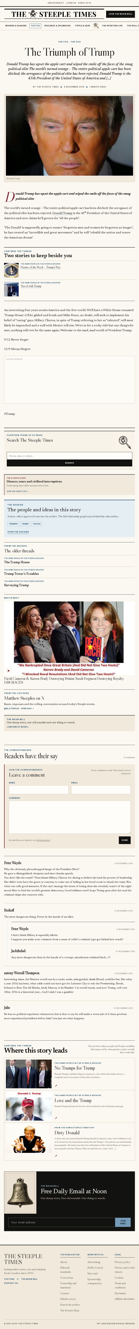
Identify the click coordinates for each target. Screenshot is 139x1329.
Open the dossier (18, 532)
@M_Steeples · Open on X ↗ (19, 708)
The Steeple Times (48, 87)
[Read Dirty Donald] (29, 1138)
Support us (11, 1283)
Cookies (119, 1278)
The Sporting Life (112, 26)
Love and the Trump (73, 1100)
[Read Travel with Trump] (11, 289)
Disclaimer (120, 1293)
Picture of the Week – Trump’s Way (41, 267)
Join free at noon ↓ (18, 727)
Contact (64, 1293)
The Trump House (17, 562)
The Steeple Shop (69, 1310)
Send (125, 840)
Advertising (93, 1262)
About (63, 1262)
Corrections (66, 1278)
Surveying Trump (16, 585)
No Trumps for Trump (74, 1068)
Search (69, 463)
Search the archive (70, 1305)
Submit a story (68, 1299)
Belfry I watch (95, 1268)
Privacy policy (122, 1262)
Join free (123, 1222)
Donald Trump (62, 213)
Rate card (92, 1273)
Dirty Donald (67, 1132)
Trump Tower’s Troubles (21, 574)
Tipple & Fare (82, 26)
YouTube (9, 1279)
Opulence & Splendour (57, 26)
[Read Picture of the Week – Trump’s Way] (11, 270)
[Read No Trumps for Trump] (29, 1074)
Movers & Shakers (16, 26)
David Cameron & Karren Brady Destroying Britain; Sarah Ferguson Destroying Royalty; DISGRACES (64, 680)
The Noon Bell (29, 1279)
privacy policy (43, 840)
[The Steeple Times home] (54, 14)
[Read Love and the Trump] (29, 1106)
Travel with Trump (31, 286)
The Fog (35, 26)
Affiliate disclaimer (125, 1299)
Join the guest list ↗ (18, 491)
